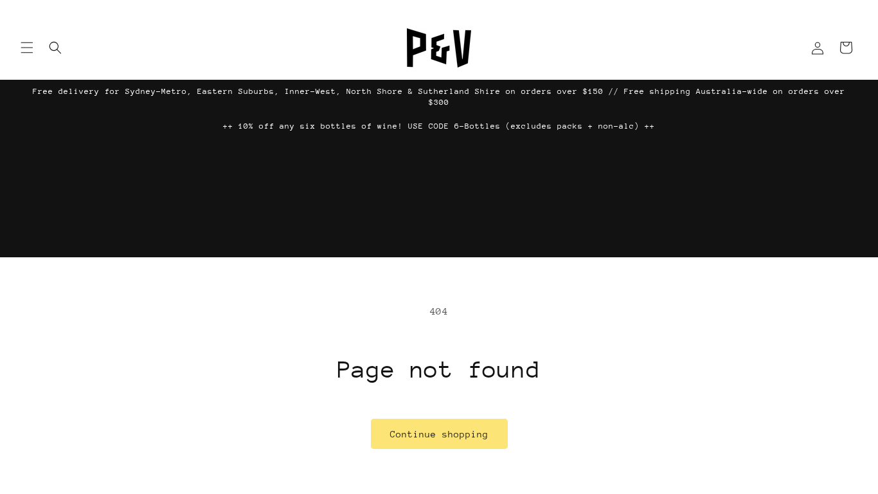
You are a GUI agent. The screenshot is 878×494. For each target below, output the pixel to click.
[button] (27, 47)
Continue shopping (439, 434)
